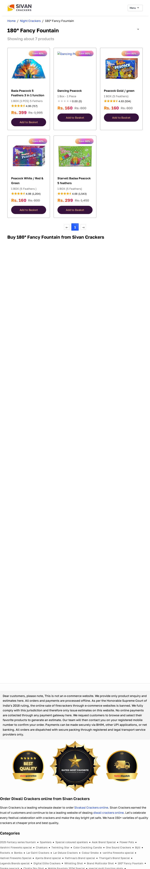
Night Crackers (30, 21)
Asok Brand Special (104, 842)
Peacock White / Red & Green (27, 180)
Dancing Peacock (69, 91)
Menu (133, 7)
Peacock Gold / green (119, 91)
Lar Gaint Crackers (37, 852)
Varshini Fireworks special (16, 847)
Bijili (137, 847)
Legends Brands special (14, 863)
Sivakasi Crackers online (91, 807)
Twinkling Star (60, 847)
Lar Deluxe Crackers (65, 852)
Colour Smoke (90, 852)
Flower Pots (127, 842)
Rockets (5, 852)
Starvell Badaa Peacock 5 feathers (74, 180)
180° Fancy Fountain (130, 863)
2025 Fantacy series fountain (18, 842)
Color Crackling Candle (87, 847)
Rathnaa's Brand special (80, 858)
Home (11, 21)
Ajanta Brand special (48, 858)
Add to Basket (29, 122)
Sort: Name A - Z (127, 29)
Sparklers (45, 842)
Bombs (18, 852)
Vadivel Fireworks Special (15, 858)
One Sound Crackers (118, 847)
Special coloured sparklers (71, 842)
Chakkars (41, 847)
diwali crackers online (108, 812)
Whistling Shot (73, 863)
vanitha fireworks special (118, 852)
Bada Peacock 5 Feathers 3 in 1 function (27, 93)
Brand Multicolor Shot (100, 863)
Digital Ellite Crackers (46, 863)
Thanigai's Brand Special (114, 858)
